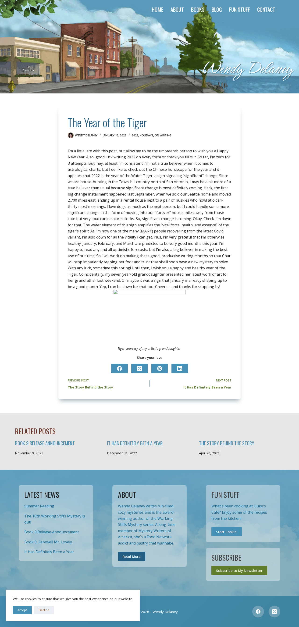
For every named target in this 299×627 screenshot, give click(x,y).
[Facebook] (119, 368)
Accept (22, 610)
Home (157, 9)
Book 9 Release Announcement (45, 443)
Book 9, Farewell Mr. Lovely (48, 542)
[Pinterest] (159, 368)
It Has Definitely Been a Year (135, 443)
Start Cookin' (226, 531)
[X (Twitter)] (139, 368)
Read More (132, 556)
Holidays (146, 135)
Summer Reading (39, 506)
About (177, 9)
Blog (217, 9)
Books (197, 9)
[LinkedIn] (179, 368)
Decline (44, 610)
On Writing (163, 135)
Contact (266, 9)
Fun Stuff (239, 9)
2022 (135, 135)
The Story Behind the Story (226, 443)
